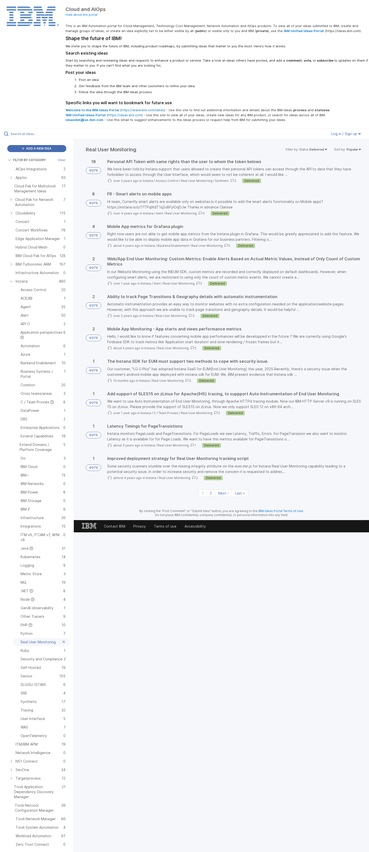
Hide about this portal (81, 15)
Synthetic (222, 181)
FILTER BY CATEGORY (29, 160)
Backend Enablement (173, 246)
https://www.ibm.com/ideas (142, 110)
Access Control (167, 181)
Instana (148, 181)
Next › (223, 493)
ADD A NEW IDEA (38, 148)
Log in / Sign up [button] (344, 134)
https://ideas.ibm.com (125, 115)
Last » (240, 493)
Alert (159, 213)
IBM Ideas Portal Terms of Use (280, 511)
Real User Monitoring (196, 181)
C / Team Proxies (166, 413)
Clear (61, 160)
